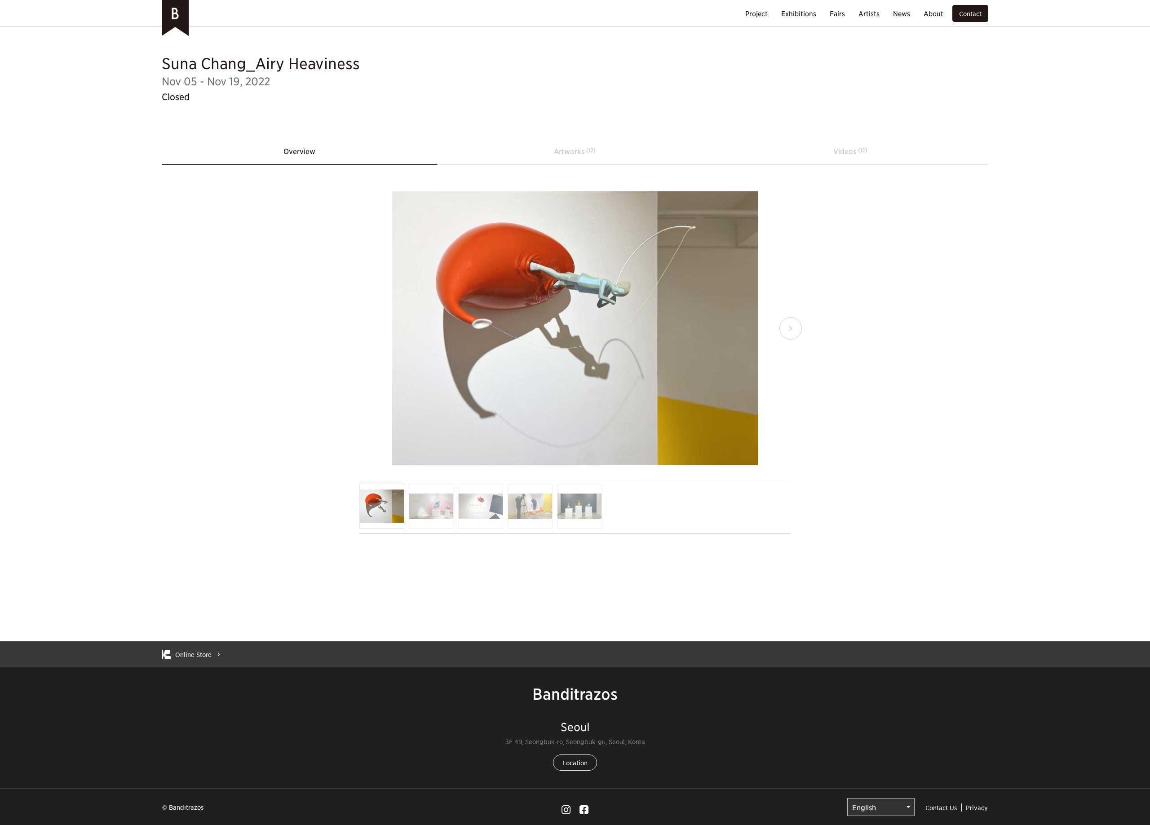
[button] (359, 328)
